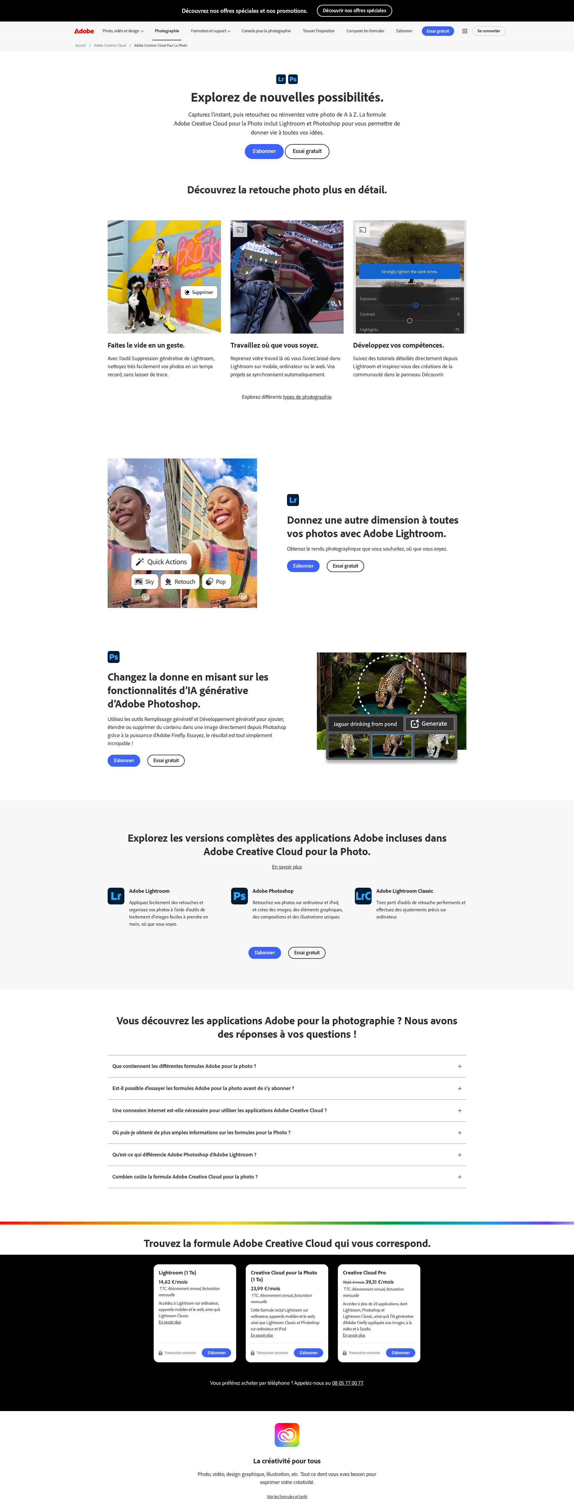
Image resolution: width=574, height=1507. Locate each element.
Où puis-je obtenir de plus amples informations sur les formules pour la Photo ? (201, 1132)
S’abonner (404, 30)
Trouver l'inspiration (319, 30)
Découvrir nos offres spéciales (354, 10)
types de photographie (307, 397)
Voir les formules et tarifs (287, 1496)
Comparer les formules (365, 30)
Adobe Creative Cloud (110, 45)
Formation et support (208, 30)
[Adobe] (84, 31)
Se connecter (488, 30)
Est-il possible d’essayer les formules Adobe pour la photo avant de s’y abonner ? (203, 1088)
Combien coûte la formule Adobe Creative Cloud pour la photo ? (185, 1176)
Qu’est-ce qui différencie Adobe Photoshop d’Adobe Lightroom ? (184, 1154)
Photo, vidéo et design (121, 30)
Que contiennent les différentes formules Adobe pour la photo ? (184, 1066)
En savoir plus (287, 866)
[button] (465, 31)
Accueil (80, 45)
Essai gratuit (307, 151)
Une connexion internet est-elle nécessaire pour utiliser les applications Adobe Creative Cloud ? (219, 1110)
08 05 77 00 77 (347, 1383)
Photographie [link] (167, 30)
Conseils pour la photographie (266, 30)
